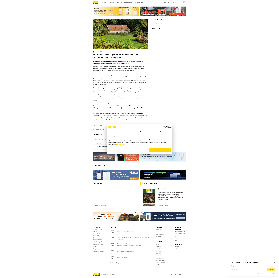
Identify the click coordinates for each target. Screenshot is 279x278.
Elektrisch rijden (160, 234)
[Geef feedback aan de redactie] (172, 228)
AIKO (131, 78)
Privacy (157, 244)
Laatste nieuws (159, 230)
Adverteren (158, 251)
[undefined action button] (265, 269)
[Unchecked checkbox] (231, 273)
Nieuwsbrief (159, 249)
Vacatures (158, 256)
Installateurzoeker (126, 2)
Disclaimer (158, 246)
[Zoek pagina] (179, 2)
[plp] (184, 2)
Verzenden (271, 269)
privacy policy (270, 273)
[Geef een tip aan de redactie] (172, 238)
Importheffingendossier (99, 242)
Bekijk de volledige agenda (117, 263)
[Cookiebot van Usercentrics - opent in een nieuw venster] (164, 127)
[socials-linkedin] (180, 274)
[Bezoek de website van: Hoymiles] (163, 175)
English (157, 267)
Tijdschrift (166, 2)
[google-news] (171, 274)
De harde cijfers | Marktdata (97, 230)
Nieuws (104, 2)
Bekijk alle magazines (163, 205)
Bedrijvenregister (140, 2)
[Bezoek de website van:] (116, 156)
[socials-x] (175, 274)
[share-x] (103, 129)
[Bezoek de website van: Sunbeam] (163, 11)
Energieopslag (159, 232)
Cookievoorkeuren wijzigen (160, 263)
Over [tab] (161, 131)
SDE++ (94, 246)
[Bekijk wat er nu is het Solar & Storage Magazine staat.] (149, 197)
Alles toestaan (160, 150)
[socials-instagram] (184, 274)
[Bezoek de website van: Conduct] (104, 216)
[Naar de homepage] (96, 2)
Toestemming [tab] (117, 132)
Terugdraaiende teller (98, 249)
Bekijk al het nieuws (156, 24)
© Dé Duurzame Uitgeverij (108, 274)
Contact (174, 2)
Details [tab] (139, 131)
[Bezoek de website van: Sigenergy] (116, 175)
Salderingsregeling (98, 244)
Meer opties (138, 150)
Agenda (113, 227)
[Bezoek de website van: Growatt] (163, 156)
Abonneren (158, 253)
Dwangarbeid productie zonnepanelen (99, 234)
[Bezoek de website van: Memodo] (116, 11)
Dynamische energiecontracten (97, 238)
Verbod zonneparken (98, 251)
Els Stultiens (99, 125)
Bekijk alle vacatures (100, 205)
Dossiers (97, 227)
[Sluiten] (274, 263)
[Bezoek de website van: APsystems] (163, 216)
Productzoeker (114, 2)
